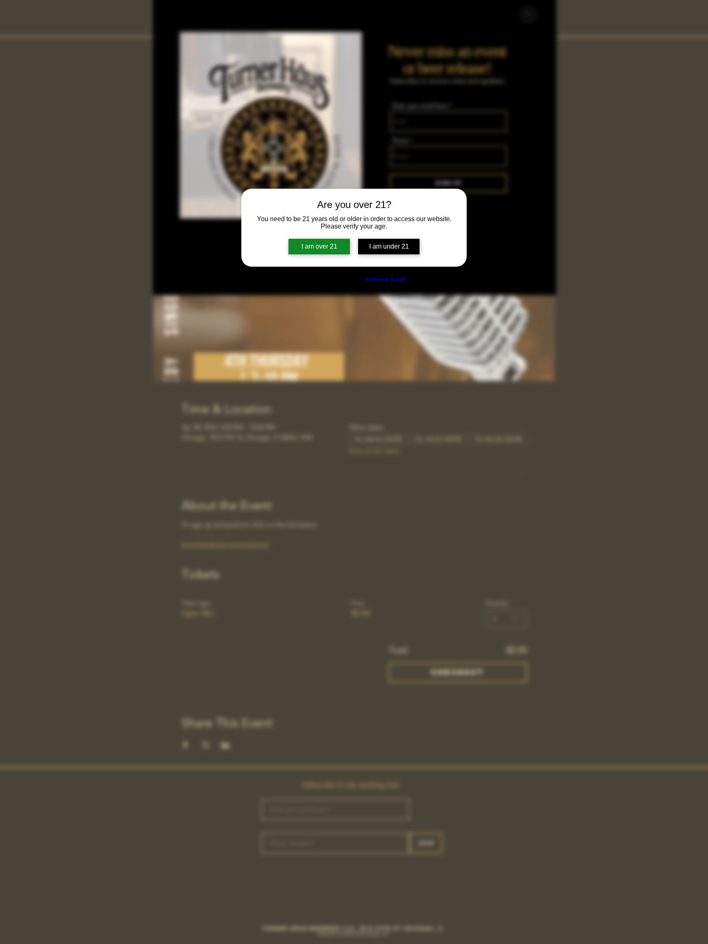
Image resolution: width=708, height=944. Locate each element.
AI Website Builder (386, 280)
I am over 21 (319, 246)
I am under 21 (389, 246)
